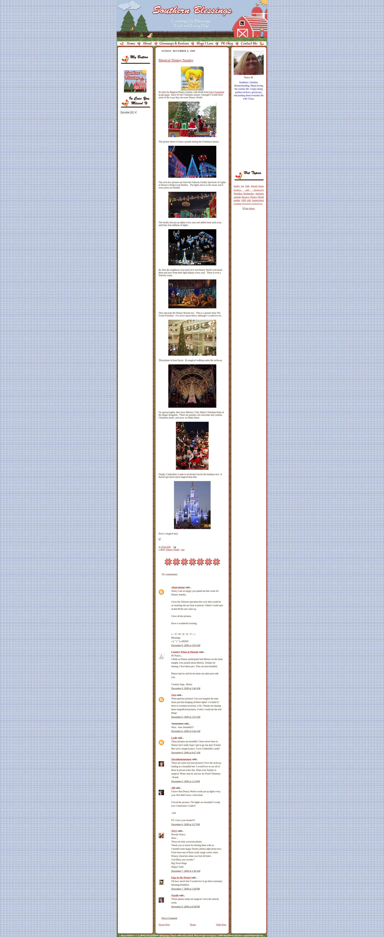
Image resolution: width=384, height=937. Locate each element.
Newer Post (164, 924)
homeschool (258, 200)
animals (237, 197)
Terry (174, 831)
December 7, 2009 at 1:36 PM (185, 889)
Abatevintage (178, 587)
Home (193, 924)
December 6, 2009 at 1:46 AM (185, 688)
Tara (173, 695)
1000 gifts (246, 200)
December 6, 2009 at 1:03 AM (185, 645)
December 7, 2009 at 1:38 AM (185, 871)
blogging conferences (252, 203)
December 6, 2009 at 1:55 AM (185, 717)
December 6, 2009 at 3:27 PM (185, 824)
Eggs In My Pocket (181, 877)
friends (254, 186)
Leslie (174, 738)
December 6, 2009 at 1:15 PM (185, 781)
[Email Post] (174, 547)
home (261, 186)
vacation (238, 203)
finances (245, 197)
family (237, 186)
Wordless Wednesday (244, 193)
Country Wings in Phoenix (184, 652)
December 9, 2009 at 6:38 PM (185, 906)
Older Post (221, 924)
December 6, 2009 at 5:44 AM (185, 731)
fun (182, 549)
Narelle (175, 895)
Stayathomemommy (181, 759)
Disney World (172, 549)
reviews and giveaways (249, 190)
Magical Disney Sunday (176, 60)
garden (237, 200)
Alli (173, 788)
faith (247, 186)
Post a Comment (169, 918)
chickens (259, 193)
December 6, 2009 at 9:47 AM (185, 752)
